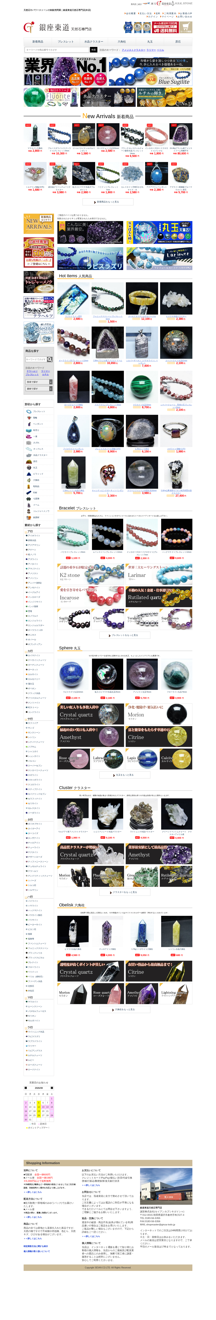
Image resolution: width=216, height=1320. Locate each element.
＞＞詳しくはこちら (33, 1192)
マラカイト (33, 1002)
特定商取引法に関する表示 (36, 1246)
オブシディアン (35, 644)
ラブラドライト (35, 1041)
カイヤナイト (34, 655)
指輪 (35, 417)
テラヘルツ (32, 371)
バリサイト (33, 920)
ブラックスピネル (36, 958)
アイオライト (34, 535)
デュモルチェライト (37, 866)
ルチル (45, 374)
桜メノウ (32, 554)
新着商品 (37, 41)
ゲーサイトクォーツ (37, 660)
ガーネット (33, 669)
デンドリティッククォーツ (40, 876)
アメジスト (33, 573)
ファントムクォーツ (37, 943)
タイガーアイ (34, 828)
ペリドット (33, 972)
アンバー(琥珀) (35, 583)
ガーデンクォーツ (36, 665)
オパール (32, 639)
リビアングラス (35, 1050)
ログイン (153, 16)
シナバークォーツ (36, 742)
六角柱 (122, 41)
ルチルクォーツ (35, 1055)
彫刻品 (36, 486)
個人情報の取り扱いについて (37, 1251)
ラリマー (151, 50)
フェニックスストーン (38, 948)
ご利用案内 (170, 13)
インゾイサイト (35, 602)
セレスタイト (34, 808)
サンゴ (31, 728)
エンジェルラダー (36, 625)
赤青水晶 (32, 540)
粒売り (36, 430)
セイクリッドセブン (37, 794)
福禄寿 (31, 939)
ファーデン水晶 (35, 981)
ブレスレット (66, 41)
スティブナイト (35, 789)
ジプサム (32, 747)
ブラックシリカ (35, 953)
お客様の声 (186, 13)
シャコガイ (33, 751)
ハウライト (33, 906)
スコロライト (34, 784)
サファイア (33, 723)
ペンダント (38, 424)
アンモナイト (34, 587)
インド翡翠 (33, 606)
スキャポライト (35, 780)
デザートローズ (35, 857)
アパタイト (33, 564)
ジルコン (32, 761)
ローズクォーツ (35, 1065)
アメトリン (33, 578)
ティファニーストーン (38, 861)
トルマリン (33, 890)
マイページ (168, 16)
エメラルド (33, 616)
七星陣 (36, 498)
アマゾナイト (34, 569)
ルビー (31, 1060)
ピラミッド (38, 474)
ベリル (160, 50)
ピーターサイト (35, 924)
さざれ (36, 442)
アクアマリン (34, 545)
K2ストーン (33, 707)
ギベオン (32, 688)
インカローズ (34, 597)
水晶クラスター (93, 41)
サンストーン (34, 732)
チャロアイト (34, 843)
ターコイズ (33, 833)
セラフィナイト (35, 799)
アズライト (33, 559)
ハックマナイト (35, 910)
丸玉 (150, 41)
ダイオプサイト (35, 824)
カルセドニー (34, 679)
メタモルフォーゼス (37, 1011)
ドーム (36, 505)
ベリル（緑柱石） (36, 976)
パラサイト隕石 (35, 915)
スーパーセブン (35, 765)
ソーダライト (34, 813)
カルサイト (33, 674)
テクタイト (33, 852)
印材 (35, 492)
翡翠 (30, 934)
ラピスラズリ (34, 1036)
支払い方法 (146, 13)
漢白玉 (31, 684)
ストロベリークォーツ (38, 770)
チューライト (34, 847)
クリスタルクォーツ (37, 698)
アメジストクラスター (133, 50)
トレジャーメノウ (41, 511)
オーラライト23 (35, 630)
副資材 (36, 517)
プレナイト (33, 962)
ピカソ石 (32, 929)
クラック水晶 (34, 693)
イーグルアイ (34, 592)
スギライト (33, 775)
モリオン (32, 1016)
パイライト (33, 901)
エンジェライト (35, 620)
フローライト (34, 967)
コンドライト (34, 712)
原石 (178, 41)
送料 (158, 13)
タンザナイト (34, 838)
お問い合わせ (185, 16)
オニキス (32, 635)
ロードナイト (34, 1069)
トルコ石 (32, 885)
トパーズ (32, 880)
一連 (35, 436)
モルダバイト (34, 1020)
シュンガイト (34, 756)
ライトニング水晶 (36, 1032)
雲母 (30, 611)
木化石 (31, 991)
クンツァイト (34, 703)
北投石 (31, 986)
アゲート (32, 550)
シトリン (32, 737)
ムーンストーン (35, 1006)
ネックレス (38, 449)
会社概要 (131, 13)
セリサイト (33, 803)
